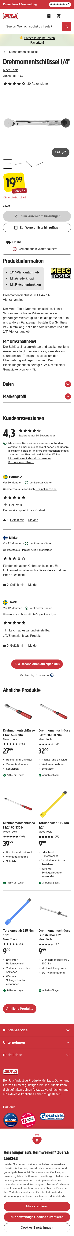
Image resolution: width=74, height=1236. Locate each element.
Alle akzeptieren (37, 1206)
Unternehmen (14, 1042)
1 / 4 (57, 152)
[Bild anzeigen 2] (18, 163)
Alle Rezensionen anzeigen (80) (37, 664)
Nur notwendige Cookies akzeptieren (37, 1217)
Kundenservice (15, 1030)
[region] (37, 1182)
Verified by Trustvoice (34, 675)
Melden (33, 520)
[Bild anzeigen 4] (39, 163)
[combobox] (37, 26)
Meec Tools (10, 70)
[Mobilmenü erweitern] (68, 15)
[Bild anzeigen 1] (7, 163)
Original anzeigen (46, 488)
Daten (8, 384)
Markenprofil (14, 396)
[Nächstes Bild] (65, 123)
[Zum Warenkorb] (58, 15)
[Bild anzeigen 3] (28, 163)
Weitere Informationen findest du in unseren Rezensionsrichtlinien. (34, 458)
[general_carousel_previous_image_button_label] (8, 123)
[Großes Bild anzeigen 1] (37, 123)
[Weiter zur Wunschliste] (49, 15)
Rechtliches (12, 1055)
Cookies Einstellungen (37, 1227)
